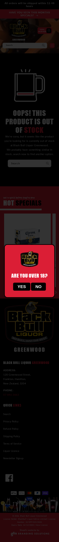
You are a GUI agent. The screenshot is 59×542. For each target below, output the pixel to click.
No (38, 286)
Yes (22, 286)
